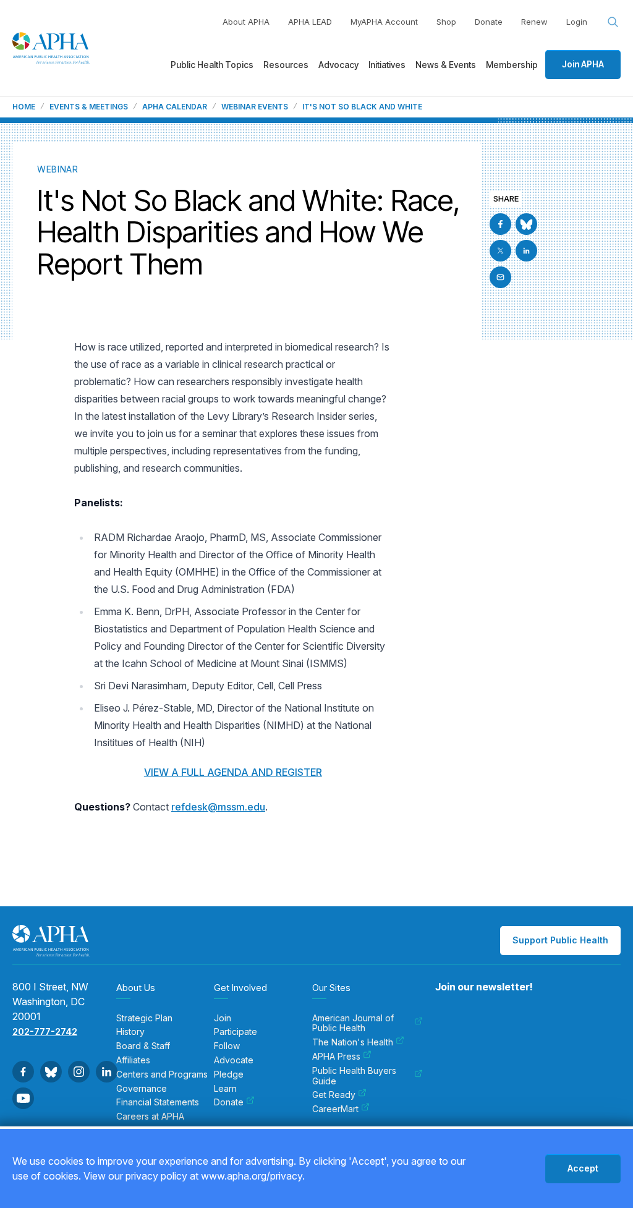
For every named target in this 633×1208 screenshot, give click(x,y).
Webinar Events (254, 107)
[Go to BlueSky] (526, 224)
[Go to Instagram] (79, 1072)
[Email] (500, 277)
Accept (582, 1168)
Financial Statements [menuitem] (157, 1102)
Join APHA (583, 64)
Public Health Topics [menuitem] (212, 64)
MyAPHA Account (384, 22)
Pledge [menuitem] (229, 1074)
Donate (489, 22)
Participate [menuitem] (235, 1032)
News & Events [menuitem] (445, 64)
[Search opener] (613, 22)
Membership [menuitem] (512, 64)
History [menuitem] (130, 1032)
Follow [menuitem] (227, 1046)
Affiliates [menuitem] (133, 1060)
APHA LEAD (310, 22)
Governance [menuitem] (141, 1089)
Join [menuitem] (222, 1018)
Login (576, 22)
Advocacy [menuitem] (338, 64)
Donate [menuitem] (229, 1102)
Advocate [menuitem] (233, 1060)
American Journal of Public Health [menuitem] (353, 1023)
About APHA (246, 22)
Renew (534, 22)
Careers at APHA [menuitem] (150, 1116)
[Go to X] (500, 251)
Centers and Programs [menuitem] (162, 1074)
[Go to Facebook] (500, 224)
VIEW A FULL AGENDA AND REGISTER (233, 772)
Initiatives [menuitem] (387, 64)
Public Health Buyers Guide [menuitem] (354, 1076)
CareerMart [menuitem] (335, 1109)
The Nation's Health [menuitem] (352, 1042)
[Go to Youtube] (23, 1098)
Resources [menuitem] (285, 64)
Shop (446, 22)
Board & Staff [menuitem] (143, 1046)
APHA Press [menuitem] (336, 1056)
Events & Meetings (88, 107)
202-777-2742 (44, 1031)
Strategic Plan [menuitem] (144, 1018)
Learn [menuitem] (225, 1089)
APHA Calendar (174, 107)
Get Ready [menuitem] (333, 1095)
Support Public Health (560, 940)
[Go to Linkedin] (526, 251)
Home (23, 107)
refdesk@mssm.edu (218, 807)
